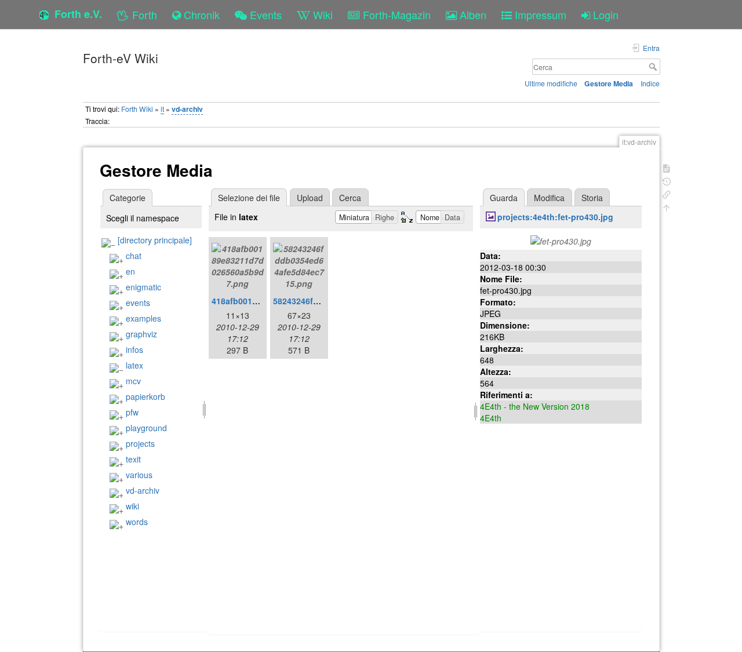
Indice (650, 83)
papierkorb (145, 396)
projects (140, 443)
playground (146, 428)
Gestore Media (608, 83)
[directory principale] (155, 240)
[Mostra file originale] (560, 240)
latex (134, 365)
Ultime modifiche (551, 83)
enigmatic (143, 287)
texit (133, 459)
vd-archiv (187, 109)
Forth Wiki (137, 109)
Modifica (549, 197)
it (162, 109)
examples (143, 318)
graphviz (141, 334)
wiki (132, 506)
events (138, 302)
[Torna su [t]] (666, 206)
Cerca (654, 67)
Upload (310, 197)
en (130, 271)
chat (133, 255)
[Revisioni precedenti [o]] (666, 180)
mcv (133, 381)
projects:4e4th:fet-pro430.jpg (555, 217)
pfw (132, 412)
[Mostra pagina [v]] (666, 167)
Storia (592, 197)
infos (134, 349)
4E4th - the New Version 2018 (535, 406)
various (139, 474)
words (137, 521)
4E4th (490, 418)
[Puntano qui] (666, 193)
